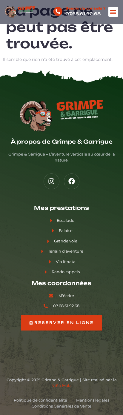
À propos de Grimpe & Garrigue (62, 141)
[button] (113, 12)
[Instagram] (51, 181)
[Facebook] (72, 181)
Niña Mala (61, 385)
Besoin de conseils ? (85, 8)
